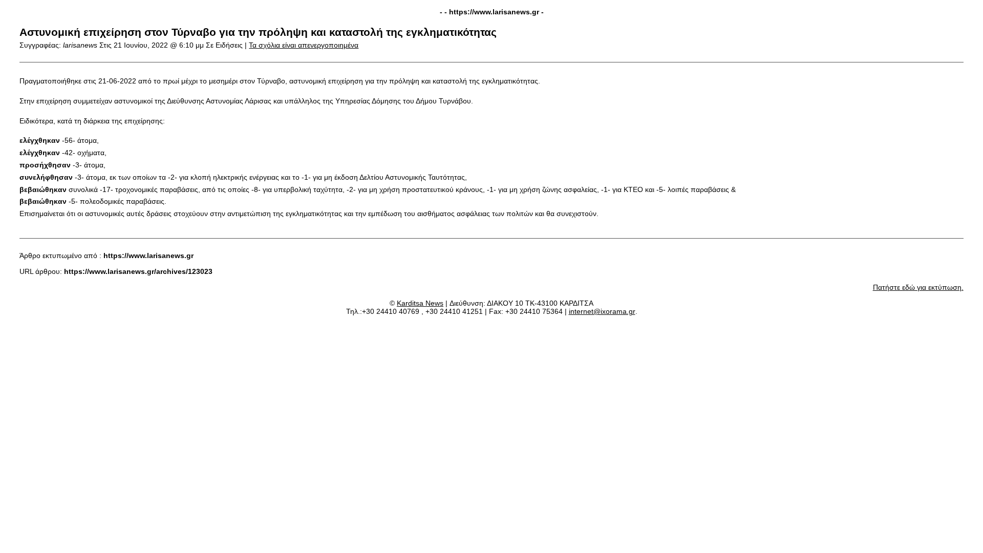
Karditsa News (420, 303)
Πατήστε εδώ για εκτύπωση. (918, 287)
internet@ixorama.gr (602, 311)
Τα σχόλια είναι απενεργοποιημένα (303, 45)
